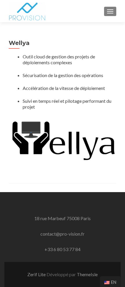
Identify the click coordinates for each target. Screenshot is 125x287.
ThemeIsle (87, 274)
